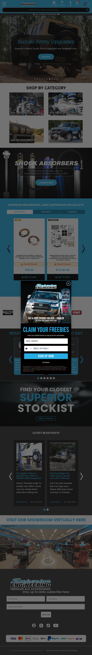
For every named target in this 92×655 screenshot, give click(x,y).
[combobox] (28, 348)
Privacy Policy (26, 370)
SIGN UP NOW (46, 356)
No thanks (46, 362)
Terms (32, 370)
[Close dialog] (68, 284)
